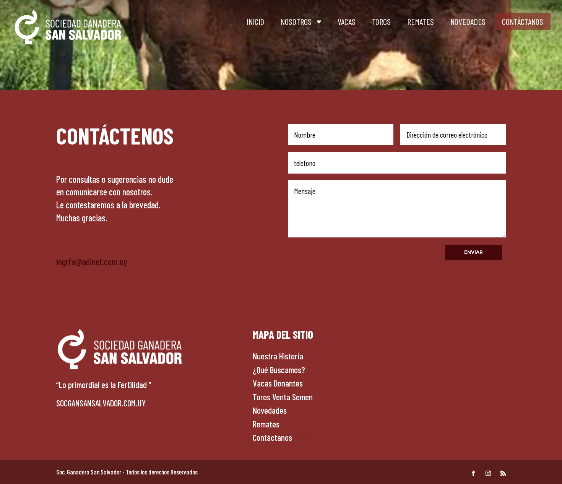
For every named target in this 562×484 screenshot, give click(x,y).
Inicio (255, 21)
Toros (381, 21)
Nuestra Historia (278, 356)
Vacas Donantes (278, 383)
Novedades (468, 21)
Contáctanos (522, 21)
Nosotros (296, 21)
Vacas (347, 21)
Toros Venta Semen (283, 396)
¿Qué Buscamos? (279, 369)
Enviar (473, 252)
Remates (420, 21)
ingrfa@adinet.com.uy (91, 261)
